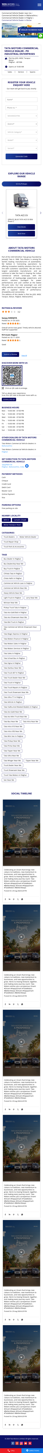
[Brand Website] (30, 1443)
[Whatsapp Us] (40, 35)
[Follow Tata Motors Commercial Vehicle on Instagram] (21, 1443)
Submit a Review (10, 354)
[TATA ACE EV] (21, 200)
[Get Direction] (27, 467)
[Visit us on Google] (17, 1443)
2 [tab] (21, 34)
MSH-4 (6, 520)
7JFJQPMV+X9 (7, 465)
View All (24, 355)
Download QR (9, 399)
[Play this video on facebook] (21, 833)
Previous (2, 213)
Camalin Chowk (20, 520)
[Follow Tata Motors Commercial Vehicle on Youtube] (26, 1443)
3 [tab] (23, 34)
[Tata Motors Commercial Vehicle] (11, 5)
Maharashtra (7, 446)
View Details (21, 227)
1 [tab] (19, 34)
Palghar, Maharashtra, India (13, 467)
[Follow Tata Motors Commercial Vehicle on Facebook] (13, 1443)
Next (40, 213)
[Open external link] (30, 32)
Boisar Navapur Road (12, 525)
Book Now (21, 233)
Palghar (5, 452)
